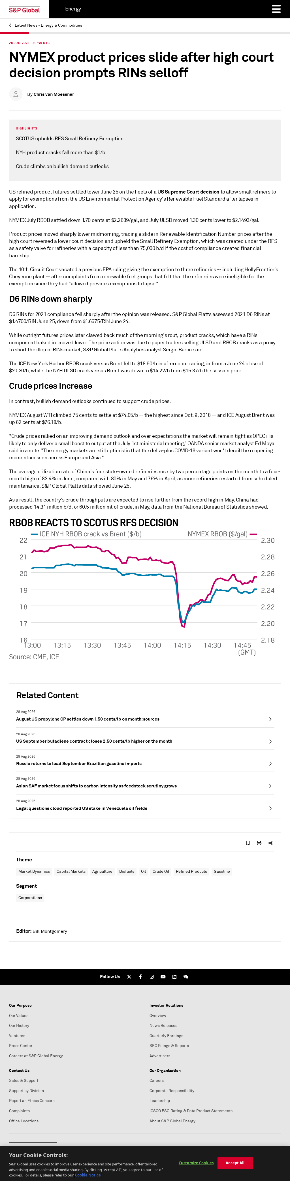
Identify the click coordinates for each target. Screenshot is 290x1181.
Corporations (30, 897)
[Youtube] (163, 976)
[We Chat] (185, 976)
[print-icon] (259, 843)
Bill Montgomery (50, 931)
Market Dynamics (34, 871)
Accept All (235, 1162)
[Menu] (276, 9)
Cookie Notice (88, 1175)
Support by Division (26, 1090)
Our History (19, 1025)
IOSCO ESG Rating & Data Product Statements (191, 1110)
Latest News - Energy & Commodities (48, 25)
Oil (143, 871)
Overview (158, 1015)
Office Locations (24, 1121)
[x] (129, 976)
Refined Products (191, 871)
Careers (157, 1080)
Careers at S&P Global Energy (36, 1055)
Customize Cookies (196, 1162)
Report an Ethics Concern (32, 1100)
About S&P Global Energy (172, 1121)
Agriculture (102, 871)
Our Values (18, 1015)
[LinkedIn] (174, 976)
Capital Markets (71, 871)
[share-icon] (270, 843)
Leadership (160, 1100)
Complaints (19, 1110)
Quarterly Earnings (166, 1035)
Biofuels (126, 871)
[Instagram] (151, 976)
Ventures (17, 1035)
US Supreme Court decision (188, 191)
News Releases (163, 1025)
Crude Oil (161, 871)
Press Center (20, 1045)
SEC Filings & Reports (169, 1045)
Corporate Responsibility (172, 1090)
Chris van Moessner (54, 94)
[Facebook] (140, 976)
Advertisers (160, 1055)
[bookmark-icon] (247, 843)
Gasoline (222, 871)
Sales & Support (23, 1080)
